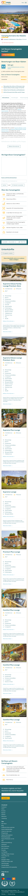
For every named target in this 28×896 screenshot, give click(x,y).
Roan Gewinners (5, 846)
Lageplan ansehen (8, 253)
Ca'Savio (3, 857)
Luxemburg (4, 818)
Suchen (4, 185)
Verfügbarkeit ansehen (8, 54)
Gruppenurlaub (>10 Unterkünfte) (9, 867)
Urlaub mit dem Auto (6, 831)
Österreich (3, 816)
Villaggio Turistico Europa (7, 854)
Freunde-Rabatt (5, 865)
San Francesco (4, 848)
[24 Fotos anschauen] (14, 19)
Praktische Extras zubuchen (8, 827)
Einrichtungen (14, 97)
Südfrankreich (12, 39)
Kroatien (3, 810)
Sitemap (3, 894)
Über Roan (4, 823)
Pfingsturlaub (4, 833)
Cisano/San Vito (5, 855)
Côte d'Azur (19, 39)
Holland (3, 814)
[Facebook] (2, 874)
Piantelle (3, 850)
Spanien (3, 812)
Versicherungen (5, 863)
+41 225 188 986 (5, 892)
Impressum (4, 844)
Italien (2, 809)
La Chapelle (4, 852)
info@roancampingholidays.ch (17, 892)
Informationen (5, 97)
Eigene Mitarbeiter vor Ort (7, 838)
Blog (2, 825)
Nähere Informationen (14, 146)
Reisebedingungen (5, 836)
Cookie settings (11, 894)
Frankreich (6, 39)
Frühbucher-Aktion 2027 (7, 861)
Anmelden (5, 798)
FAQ (2, 840)
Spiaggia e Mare (5, 859)
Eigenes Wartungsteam (7, 835)
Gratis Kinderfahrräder (6, 829)
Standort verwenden (18, 185)
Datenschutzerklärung (6, 842)
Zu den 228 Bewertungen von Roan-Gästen (16, 67)
